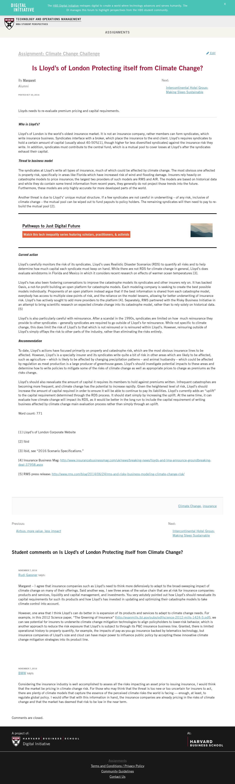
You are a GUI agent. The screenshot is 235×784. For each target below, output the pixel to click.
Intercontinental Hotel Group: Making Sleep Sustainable (187, 89)
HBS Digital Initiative (66, 5)
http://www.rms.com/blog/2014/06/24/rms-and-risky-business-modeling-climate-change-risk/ (118, 474)
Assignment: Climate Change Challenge (59, 53)
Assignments (117, 32)
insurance (210, 506)
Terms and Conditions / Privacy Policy (117, 766)
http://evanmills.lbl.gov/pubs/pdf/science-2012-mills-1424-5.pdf (162, 617)
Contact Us (117, 776)
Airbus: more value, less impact (38, 531)
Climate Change (189, 506)
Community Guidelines (117, 771)
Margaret (29, 80)
